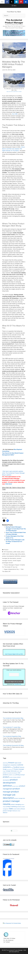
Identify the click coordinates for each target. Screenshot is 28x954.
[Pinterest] (21, 2)
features (22, 767)
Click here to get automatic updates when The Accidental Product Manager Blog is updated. (13, 473)
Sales (11, 809)
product (6, 777)
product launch (15, 786)
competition (13, 765)
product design (12, 777)
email (12, 767)
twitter (18, 810)
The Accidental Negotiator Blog (12, 736)
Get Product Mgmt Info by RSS (14, 654)
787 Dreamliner (8, 551)
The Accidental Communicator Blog (13, 718)
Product (6, 549)
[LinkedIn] (16, 2)
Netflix (18, 771)
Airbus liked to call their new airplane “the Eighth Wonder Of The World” (13, 148)
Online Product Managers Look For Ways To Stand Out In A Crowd (15, 541)
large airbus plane (20, 554)
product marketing (11, 806)
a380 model (16, 551)
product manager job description (11, 794)
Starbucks (14, 810)
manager (8, 771)
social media (16, 808)
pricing (17, 774)
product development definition (11, 556)
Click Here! (8, 484)
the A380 (15, 114)
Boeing (12, 554)
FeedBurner (18, 684)
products (19, 806)
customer (20, 765)
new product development (12, 772)
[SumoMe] (25, 2)
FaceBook (16, 767)
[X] (11, 2)
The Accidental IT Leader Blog (11, 727)
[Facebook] (7, 2)
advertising (5, 762)
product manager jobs (19, 798)
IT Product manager (18, 769)
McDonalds (14, 771)
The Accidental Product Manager (14, 21)
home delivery (9, 769)
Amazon (11, 763)
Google (5, 769)
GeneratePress (15, 951)
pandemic (10, 774)
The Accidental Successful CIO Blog (13, 745)
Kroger (4, 771)
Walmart (5, 812)
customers (7, 767)
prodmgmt (22, 774)
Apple (16, 762)
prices (14, 774)
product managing (16, 804)
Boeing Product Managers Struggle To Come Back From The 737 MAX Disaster (16, 528)
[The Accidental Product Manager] (7, 876)
